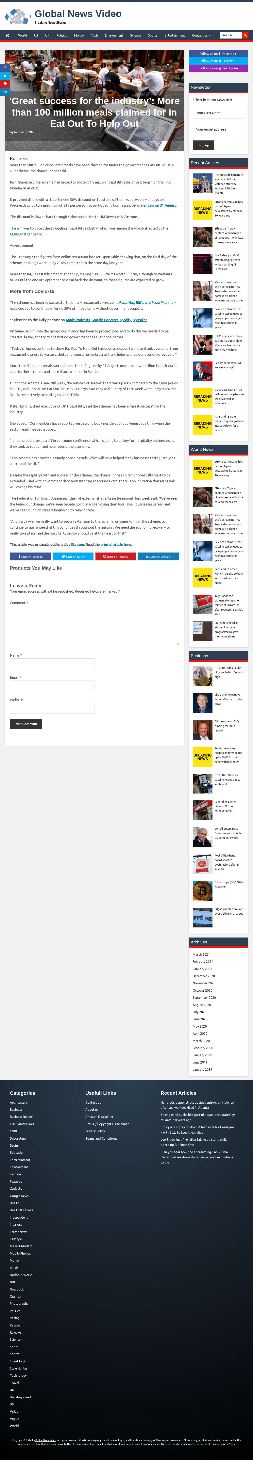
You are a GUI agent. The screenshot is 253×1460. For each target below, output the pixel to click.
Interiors (16, 1224)
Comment (19, 603)
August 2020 (202, 1005)
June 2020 (200, 1019)
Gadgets (16, 1188)
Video (14, 1411)
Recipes (15, 1325)
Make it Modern (21, 1246)
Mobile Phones (20, 1253)
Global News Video (78, 13)
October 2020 (202, 990)
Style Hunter (18, 1368)
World (22, 35)
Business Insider (21, 1116)
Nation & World (21, 1275)
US (36, 35)
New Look (17, 1289)
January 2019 (202, 1069)
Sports (153, 35)
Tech (94, 35)
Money (79, 35)
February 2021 (203, 961)
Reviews (15, 1332)
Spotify (125, 320)
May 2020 (200, 1026)
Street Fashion (20, 1361)
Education (17, 1152)
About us (91, 1109)
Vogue (14, 1418)
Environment (114, 35)
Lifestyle (16, 1239)
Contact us (200, 35)
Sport (14, 1347)
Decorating (18, 1138)
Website (16, 700)
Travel (14, 1383)
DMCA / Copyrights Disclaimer (107, 1124)
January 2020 (202, 1055)
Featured (16, 1181)
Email (15, 677)
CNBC (14, 1131)
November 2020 (204, 983)
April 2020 (200, 1033)
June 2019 (200, 1062)
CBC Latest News (22, 1124)
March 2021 (201, 954)
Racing (15, 1318)
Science (135, 35)
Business (19, 158)
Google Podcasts (105, 320)
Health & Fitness (21, 1210)
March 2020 (201, 1041)
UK (47, 35)
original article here (116, 544)
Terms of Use (207, 1444)
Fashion (15, 1174)
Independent (19, 1217)
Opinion (15, 1296)
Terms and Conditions (101, 1138)
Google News (19, 1196)
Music (14, 1268)
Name (16, 655)
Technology (18, 1375)
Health (14, 1203)
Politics (62, 35)
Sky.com (77, 544)
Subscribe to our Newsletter (212, 100)
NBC (13, 1282)
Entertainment (175, 35)
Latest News (18, 1232)
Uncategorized (20, 1397)
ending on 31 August (159, 205)
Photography (19, 1303)
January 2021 (202, 969)
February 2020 (203, 1048)
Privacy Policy (95, 1131)
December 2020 (204, 976)
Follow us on (218, 54)
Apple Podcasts (78, 320)
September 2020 (204, 997)
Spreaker (140, 320)
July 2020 (199, 1012)
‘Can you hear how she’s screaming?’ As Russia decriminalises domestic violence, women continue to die (197, 1157)
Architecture (18, 1102)
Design (15, 1145)
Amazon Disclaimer (99, 1116)
